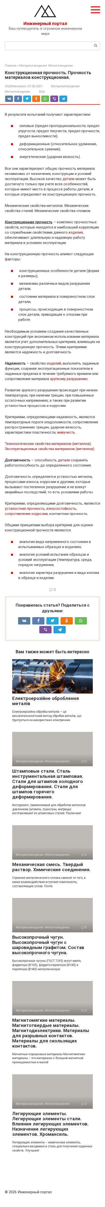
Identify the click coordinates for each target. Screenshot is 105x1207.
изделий (54, 363)
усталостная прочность (25, 508)
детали (68, 179)
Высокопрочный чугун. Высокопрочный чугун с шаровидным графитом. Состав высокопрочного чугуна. (48, 944)
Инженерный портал (45, 23)
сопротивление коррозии (26, 513)
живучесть (66, 432)
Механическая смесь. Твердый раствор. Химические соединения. (51, 867)
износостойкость (61, 508)
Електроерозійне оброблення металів (45, 701)
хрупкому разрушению (69, 379)
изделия (76, 232)
